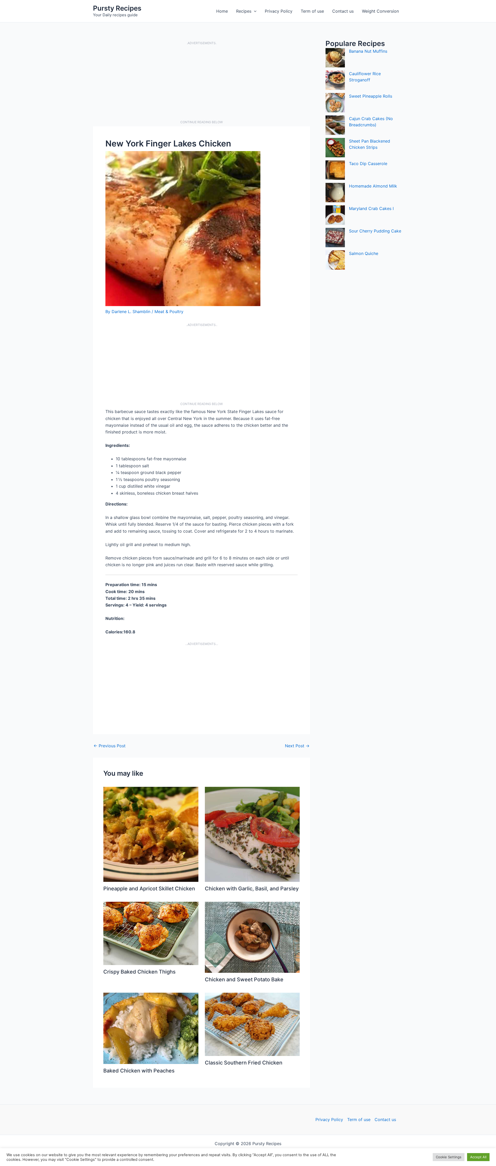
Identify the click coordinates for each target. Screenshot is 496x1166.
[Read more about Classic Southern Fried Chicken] (252, 1024)
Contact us (343, 11)
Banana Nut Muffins (368, 51)
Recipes (243, 11)
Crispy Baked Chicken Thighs (139, 972)
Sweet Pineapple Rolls (370, 96)
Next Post (297, 746)
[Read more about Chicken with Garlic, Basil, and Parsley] (252, 833)
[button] (254, 11)
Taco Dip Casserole (368, 163)
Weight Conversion (380, 11)
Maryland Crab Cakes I (371, 208)
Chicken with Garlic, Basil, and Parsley (252, 888)
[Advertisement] (201, 82)
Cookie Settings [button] (448, 1157)
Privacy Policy (278, 11)
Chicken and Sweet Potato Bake (244, 979)
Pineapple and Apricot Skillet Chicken (149, 888)
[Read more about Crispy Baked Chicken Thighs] (150, 933)
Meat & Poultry (168, 311)
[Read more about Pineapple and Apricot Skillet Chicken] (150, 833)
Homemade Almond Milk (373, 186)
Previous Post (110, 746)
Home (222, 11)
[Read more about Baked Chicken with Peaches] (150, 1028)
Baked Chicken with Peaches (139, 1071)
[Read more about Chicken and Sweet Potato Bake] (252, 936)
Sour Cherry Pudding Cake (375, 231)
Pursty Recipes (117, 8)
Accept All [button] (478, 1157)
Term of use (312, 11)
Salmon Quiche (363, 253)
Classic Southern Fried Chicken (243, 1063)
